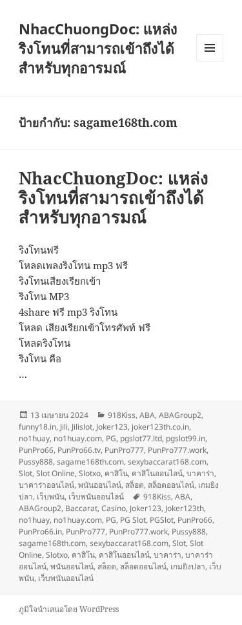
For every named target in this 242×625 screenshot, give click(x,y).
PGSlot (162, 519)
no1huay (34, 438)
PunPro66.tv (79, 449)
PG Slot (133, 519)
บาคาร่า (200, 473)
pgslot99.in (185, 438)
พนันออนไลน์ (99, 484)
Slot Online (55, 473)
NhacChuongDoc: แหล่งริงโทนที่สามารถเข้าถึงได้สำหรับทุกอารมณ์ (98, 48)
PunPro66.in (40, 531)
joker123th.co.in (160, 426)
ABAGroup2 (180, 415)
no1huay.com (78, 438)
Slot (25, 473)
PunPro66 (36, 449)
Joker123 (112, 426)
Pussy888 (36, 461)
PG (111, 438)
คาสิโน (116, 473)
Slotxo (90, 473)
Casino (113, 508)
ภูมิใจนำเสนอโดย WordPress (69, 609)
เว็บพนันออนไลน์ (96, 496)
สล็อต (134, 484)
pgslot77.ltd (141, 438)
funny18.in (37, 426)
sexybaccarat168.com (167, 461)
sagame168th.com (90, 461)
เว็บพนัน (51, 496)
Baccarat (81, 508)
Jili (64, 426)
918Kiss (122, 415)
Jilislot (82, 426)
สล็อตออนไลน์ (171, 484)
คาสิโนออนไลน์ (157, 473)
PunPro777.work (177, 449)
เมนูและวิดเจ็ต (209, 47)
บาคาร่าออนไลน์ (46, 484)
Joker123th (184, 508)
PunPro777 (124, 449)
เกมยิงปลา (187, 566)
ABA (147, 415)
